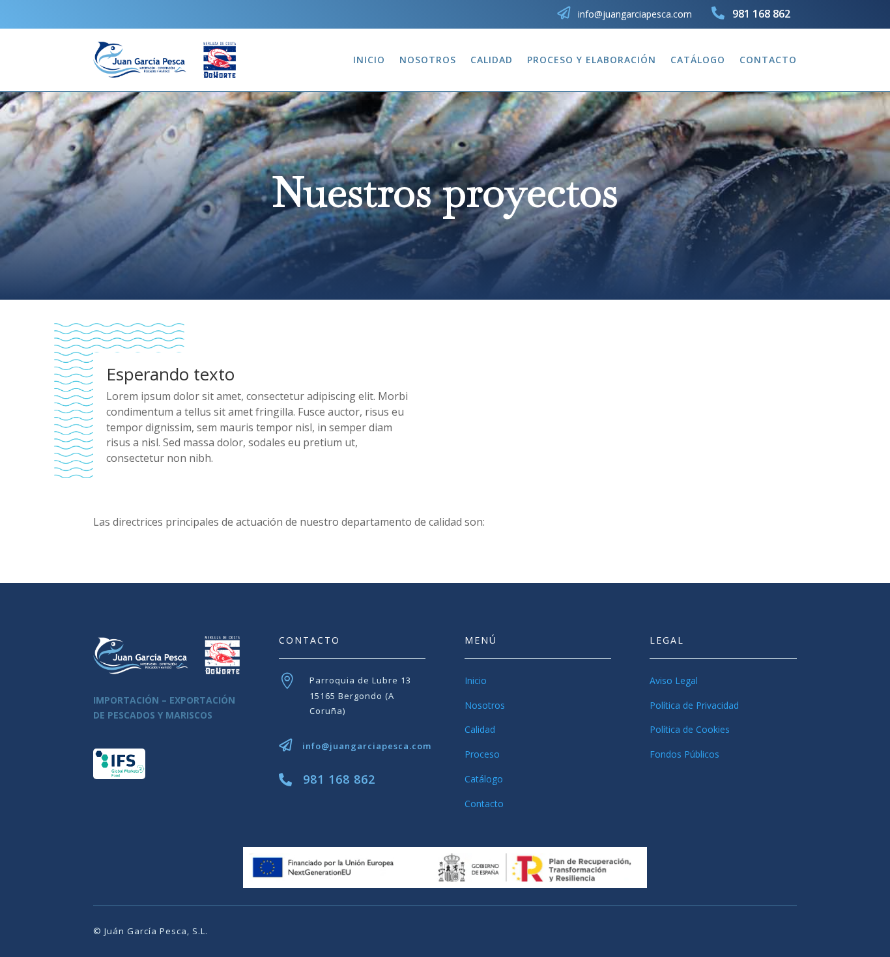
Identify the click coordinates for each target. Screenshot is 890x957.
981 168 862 (339, 779)
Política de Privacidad (694, 705)
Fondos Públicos (684, 754)
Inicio (369, 59)
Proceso (482, 754)
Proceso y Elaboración (591, 59)
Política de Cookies (690, 729)
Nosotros (427, 59)
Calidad (491, 59)
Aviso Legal (674, 680)
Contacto (768, 59)
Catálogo (697, 59)
